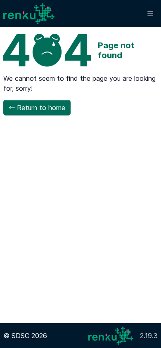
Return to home (41, 107)
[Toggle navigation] (150, 13)
